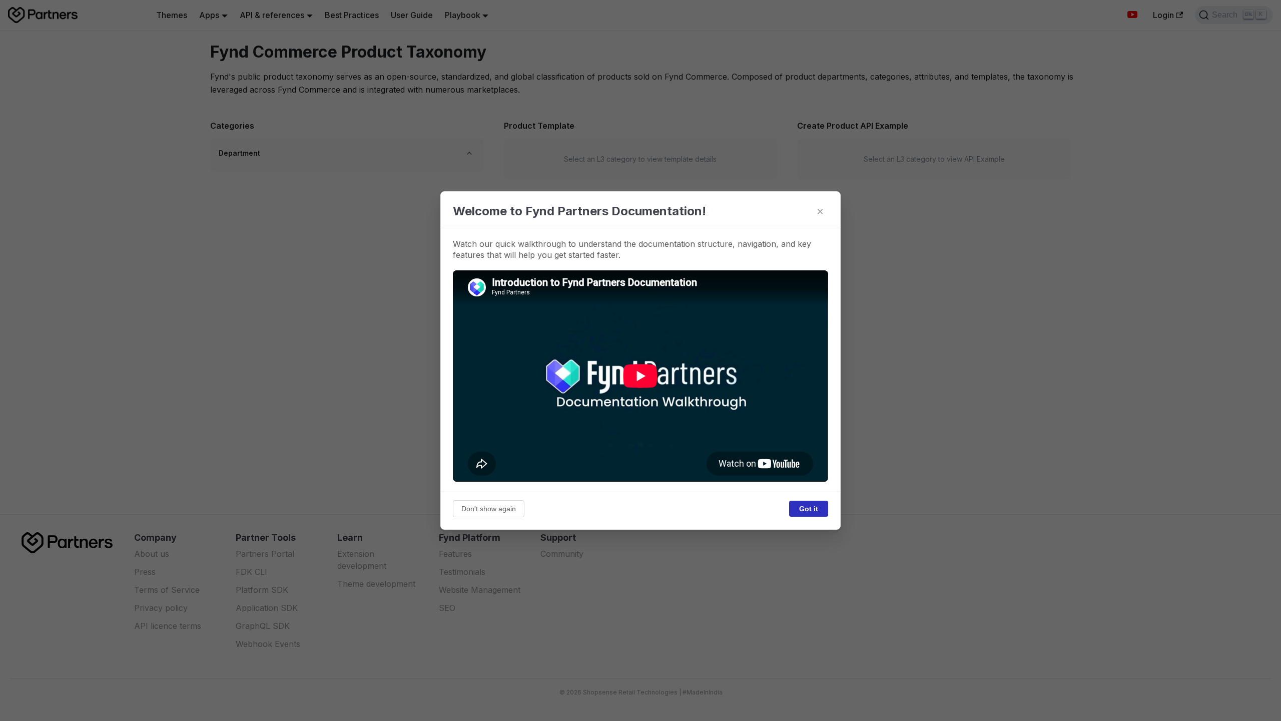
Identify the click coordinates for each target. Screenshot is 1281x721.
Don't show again (488, 509)
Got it (808, 509)
